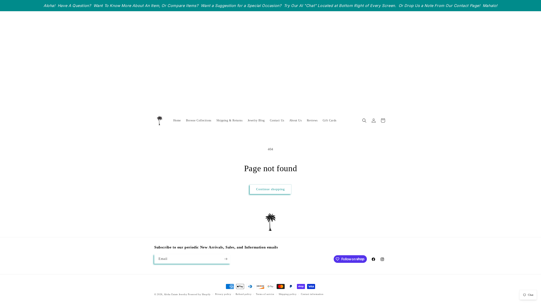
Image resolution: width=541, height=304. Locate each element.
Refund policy (243, 294)
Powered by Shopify (199, 294)
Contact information (312, 294)
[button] (364, 120)
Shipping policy (288, 294)
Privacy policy (223, 294)
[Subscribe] (225, 259)
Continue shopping (270, 189)
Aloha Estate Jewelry (175, 294)
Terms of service (265, 294)
